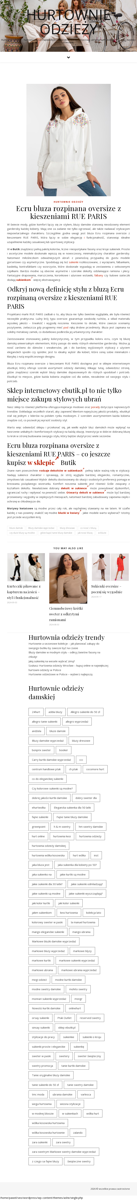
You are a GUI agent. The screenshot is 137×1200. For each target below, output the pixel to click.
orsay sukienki (40, 1018)
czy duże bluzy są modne (22, 532)
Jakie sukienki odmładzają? (87, 884)
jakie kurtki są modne (73, 874)
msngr (78, 999)
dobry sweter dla (86, 798)
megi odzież (39, 979)
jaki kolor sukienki (68, 903)
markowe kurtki (41, 960)
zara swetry (63, 1142)
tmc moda (38, 1094)
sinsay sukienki (41, 1027)
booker (63, 750)
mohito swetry (78, 989)
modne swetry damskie (46, 989)
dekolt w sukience (74, 488)
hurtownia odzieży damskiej (49, 845)
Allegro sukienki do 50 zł (85, 712)
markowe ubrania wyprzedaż (79, 970)
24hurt (36, 712)
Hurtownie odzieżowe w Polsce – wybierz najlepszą (60, 674)
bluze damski (16, 528)
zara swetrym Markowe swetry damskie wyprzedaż (64, 1151)
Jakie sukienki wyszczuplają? (86, 893)
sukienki (73, 262)
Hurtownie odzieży (68, 21)
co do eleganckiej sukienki (47, 779)
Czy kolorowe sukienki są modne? (52, 788)
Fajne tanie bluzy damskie (72, 817)
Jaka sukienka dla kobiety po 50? (77, 865)
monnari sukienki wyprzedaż (49, 999)
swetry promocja (42, 1065)
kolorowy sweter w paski (47, 922)
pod (66, 327)
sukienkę (79, 1046)
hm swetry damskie (91, 826)
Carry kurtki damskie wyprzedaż (51, 759)
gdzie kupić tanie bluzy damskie (56, 532)
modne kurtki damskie (68, 979)
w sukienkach (70, 1113)
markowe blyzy (82, 951)
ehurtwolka (38, 807)
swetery (64, 1056)
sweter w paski (41, 1056)
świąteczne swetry (79, 1161)
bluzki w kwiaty (68, 513)
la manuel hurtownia (83, 922)
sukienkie (68, 1037)
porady (95, 407)
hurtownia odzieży (90, 836)
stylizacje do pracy (43, 1037)
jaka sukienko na (42, 874)
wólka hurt (92, 1113)
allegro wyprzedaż (77, 721)
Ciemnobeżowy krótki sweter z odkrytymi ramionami (66, 614)
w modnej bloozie (43, 1113)
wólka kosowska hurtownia (48, 1123)
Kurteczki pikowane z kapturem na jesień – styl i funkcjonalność (23, 592)
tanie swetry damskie (80, 1085)
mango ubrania (81, 932)
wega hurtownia (42, 1104)
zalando (78, 1132)
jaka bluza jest (40, 865)
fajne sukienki (40, 817)
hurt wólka (79, 855)
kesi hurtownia (69, 912)
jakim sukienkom (42, 912)
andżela (36, 731)
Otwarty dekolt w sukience (85, 492)
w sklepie (41, 462)
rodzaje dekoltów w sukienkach (61, 470)
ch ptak (73, 769)
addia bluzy (55, 712)
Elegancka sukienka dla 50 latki (72, 807)
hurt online (38, 836)
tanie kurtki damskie (73, 1065)
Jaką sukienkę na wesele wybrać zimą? (52, 661)
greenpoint (38, 826)
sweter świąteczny (89, 1056)
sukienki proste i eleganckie (48, 1046)
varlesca (86, 1094)
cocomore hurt (95, 769)
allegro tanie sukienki (44, 721)
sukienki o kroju (92, 1037)
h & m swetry (62, 826)
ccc (81, 759)
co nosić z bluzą (88, 528)
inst (96, 855)
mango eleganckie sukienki (48, 932)
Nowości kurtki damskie (46, 1008)
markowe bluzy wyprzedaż (48, 951)
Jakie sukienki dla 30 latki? (47, 884)
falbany (98, 275)
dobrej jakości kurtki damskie (49, 798)
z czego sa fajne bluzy (45, 1161)
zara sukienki (39, 1142)
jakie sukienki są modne (46, 893)
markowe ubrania (42, 970)
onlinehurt (75, 1008)
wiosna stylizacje (70, 1104)
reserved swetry (90, 1018)
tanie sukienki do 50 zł (45, 1085)
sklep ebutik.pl (66, 1027)
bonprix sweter (41, 750)
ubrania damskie (62, 1094)
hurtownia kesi (62, 836)
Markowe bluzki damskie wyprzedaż (54, 941)
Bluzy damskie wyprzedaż (41, 528)
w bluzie (102, 532)
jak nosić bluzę (85, 532)
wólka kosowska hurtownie (48, 1132)
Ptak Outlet (64, 1018)
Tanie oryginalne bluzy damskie (51, 1075)
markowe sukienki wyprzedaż (77, 960)
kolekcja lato (93, 912)
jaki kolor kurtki (41, 903)
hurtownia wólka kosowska (48, 855)
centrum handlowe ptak (46, 769)
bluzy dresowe (67, 528)
